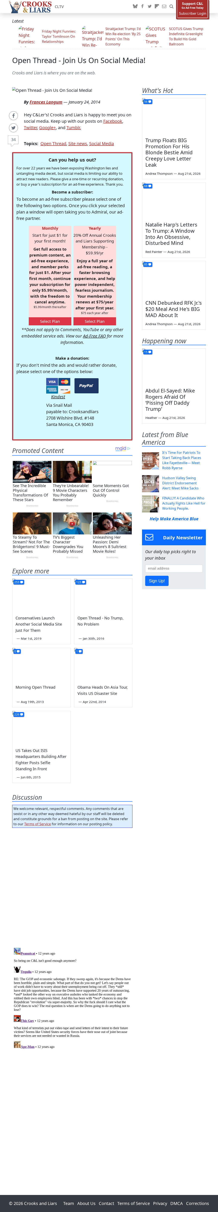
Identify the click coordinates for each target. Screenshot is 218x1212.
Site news (77, 143)
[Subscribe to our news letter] (164, 6)
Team (68, 1203)
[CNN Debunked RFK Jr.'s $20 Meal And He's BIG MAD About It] (174, 279)
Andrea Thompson (159, 173)
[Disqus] (72, 999)
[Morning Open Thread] (41, 664)
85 (146, 264)
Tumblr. (73, 127)
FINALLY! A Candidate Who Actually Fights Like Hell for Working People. (183, 503)
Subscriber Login (192, 14)
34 (13, 139)
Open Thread (53, 143)
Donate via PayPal (87, 386)
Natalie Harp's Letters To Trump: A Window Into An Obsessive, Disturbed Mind (171, 233)
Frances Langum (46, 102)
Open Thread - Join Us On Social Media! (78, 60)
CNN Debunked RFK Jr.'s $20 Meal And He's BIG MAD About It (173, 309)
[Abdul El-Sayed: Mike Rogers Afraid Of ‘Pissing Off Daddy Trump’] (174, 366)
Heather (151, 418)
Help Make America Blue (174, 519)
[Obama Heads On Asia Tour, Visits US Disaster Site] (103, 664)
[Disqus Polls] (72, 886)
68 (146, 186)
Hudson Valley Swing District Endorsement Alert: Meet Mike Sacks (180, 483)
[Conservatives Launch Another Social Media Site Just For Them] (41, 595)
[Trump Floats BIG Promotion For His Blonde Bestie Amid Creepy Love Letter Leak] (174, 116)
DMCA (176, 1203)
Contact (106, 1203)
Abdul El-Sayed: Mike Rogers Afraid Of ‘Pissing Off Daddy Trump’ (170, 399)
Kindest (58, 397)
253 (16, 582)
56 (146, 102)
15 (146, 352)
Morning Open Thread (35, 687)
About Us (86, 1203)
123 (78, 582)
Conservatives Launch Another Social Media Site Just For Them (39, 624)
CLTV (59, 6)
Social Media (101, 143)
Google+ (47, 127)
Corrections (197, 1203)
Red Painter (153, 252)
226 (16, 714)
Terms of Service (37, 824)
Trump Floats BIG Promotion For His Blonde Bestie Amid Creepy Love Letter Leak (169, 152)
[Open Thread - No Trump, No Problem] (103, 595)
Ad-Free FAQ (94, 336)
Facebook (112, 121)
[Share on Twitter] (13, 127)
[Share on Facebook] (13, 115)
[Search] (171, 6)
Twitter (30, 127)
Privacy (160, 1203)
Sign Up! (157, 581)
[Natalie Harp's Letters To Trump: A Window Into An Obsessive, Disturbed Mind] (174, 200)
